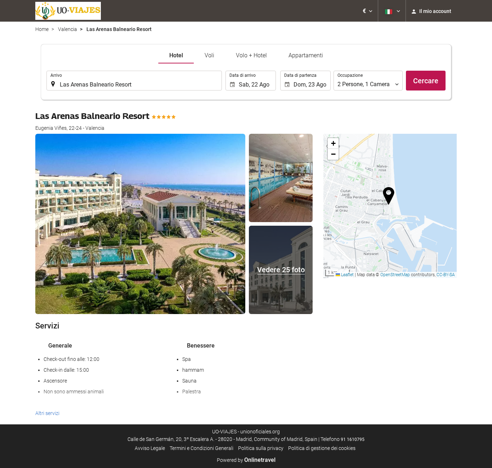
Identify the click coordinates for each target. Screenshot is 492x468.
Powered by (246, 460)
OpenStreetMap (395, 274)
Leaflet (347, 274)
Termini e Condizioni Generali (201, 448)
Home (42, 29)
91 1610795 (352, 439)
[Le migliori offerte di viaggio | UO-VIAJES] (68, 11)
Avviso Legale (150, 448)
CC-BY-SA (446, 274)
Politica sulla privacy (260, 448)
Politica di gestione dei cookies (321, 448)
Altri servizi (47, 413)
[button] (367, 11)
